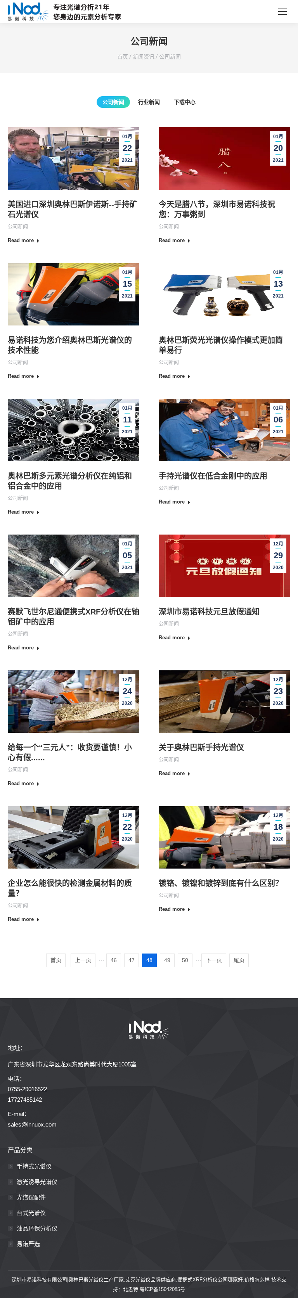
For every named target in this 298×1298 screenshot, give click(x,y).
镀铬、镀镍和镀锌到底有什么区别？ (221, 883)
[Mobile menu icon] (282, 11)
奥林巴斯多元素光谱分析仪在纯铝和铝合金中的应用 (70, 481)
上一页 (83, 960)
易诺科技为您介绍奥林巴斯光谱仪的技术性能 (70, 345)
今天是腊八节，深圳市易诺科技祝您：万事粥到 (217, 209)
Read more (21, 240)
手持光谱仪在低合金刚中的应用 (213, 476)
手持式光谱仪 (34, 1166)
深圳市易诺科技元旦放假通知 (209, 611)
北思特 (130, 1289)
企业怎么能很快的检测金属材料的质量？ (70, 888)
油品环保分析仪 (37, 1228)
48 (149, 960)
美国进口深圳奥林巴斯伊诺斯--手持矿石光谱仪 (72, 209)
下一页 (214, 960)
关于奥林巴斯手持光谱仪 (201, 747)
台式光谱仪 (31, 1213)
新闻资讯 (143, 57)
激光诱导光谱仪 (37, 1182)
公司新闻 (170, 57)
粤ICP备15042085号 (162, 1289)
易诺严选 (28, 1244)
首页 (122, 57)
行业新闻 (149, 102)
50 (185, 960)
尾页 (239, 960)
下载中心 (185, 102)
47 (131, 960)
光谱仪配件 (31, 1197)
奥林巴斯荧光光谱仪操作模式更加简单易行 (221, 345)
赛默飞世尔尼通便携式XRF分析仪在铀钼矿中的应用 (73, 616)
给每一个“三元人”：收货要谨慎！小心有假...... (70, 752)
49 (167, 960)
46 (114, 960)
